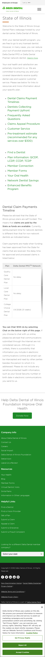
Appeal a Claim (8, 524)
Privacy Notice (6, 586)
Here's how (32, 58)
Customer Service (19, 128)
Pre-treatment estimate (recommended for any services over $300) (22, 137)
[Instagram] (18, 577)
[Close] (42, 607)
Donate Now (22, 415)
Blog (3, 479)
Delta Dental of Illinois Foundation (16, 455)
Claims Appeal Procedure (24, 123)
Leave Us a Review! (9, 463)
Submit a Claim (8, 519)
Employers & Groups (10, 3)
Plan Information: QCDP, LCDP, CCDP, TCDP (23, 159)
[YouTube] (14, 577)
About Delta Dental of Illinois (13, 438)
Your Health (6, 475)
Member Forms (17, 170)
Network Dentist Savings (23, 180)
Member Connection (20, 165)
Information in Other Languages (15, 495)
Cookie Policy (32, 633)
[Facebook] (2, 577)
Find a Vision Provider (11, 511)
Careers (4, 446)
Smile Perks (6, 491)
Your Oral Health (18, 175)
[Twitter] (6, 577)
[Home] (12, 9)
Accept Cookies (22, 652)
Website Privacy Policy (9, 597)
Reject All (22, 645)
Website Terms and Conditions (12, 591)
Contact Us (6, 442)
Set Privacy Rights (22, 638)
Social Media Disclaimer (32, 583)
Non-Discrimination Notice (11, 583)
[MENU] (39, 9)
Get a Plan (5, 515)
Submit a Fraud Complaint (13, 532)
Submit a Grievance (9, 528)
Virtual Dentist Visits (10, 487)
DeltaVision (6, 459)
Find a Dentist (16, 152)
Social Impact (7, 450)
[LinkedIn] (10, 577)
